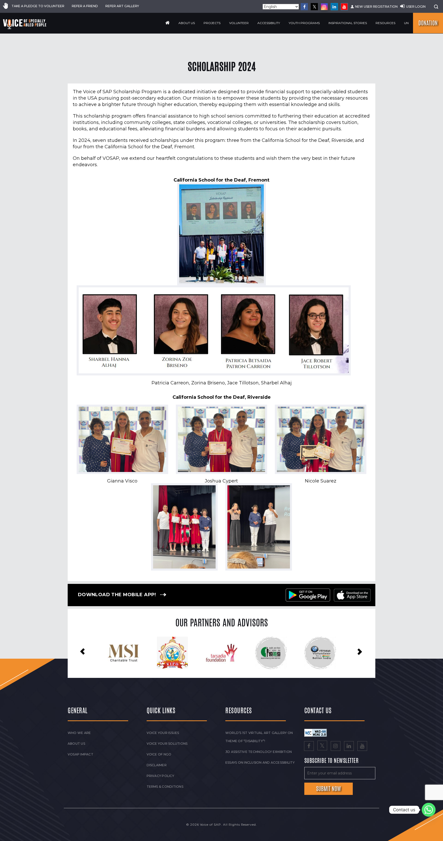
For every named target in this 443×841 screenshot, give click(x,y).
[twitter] (314, 6)
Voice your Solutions (167, 743)
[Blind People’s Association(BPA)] (235, 653)
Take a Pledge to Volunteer (38, 6)
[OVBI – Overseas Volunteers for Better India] (186, 653)
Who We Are (79, 733)
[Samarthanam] (333, 653)
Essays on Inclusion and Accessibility (260, 762)
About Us (186, 23)
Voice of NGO (159, 754)
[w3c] (315, 732)
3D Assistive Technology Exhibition (258, 752)
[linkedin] (334, 6)
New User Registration (376, 6)
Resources (385, 23)
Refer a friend (85, 6)
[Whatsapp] (429, 810)
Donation (428, 23)
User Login (416, 6)
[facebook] (304, 6)
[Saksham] (136, 653)
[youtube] (344, 6)
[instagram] (324, 6)
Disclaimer (157, 765)
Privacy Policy (160, 776)
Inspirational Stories (347, 23)
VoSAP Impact (80, 754)
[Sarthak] (284, 653)
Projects (212, 23)
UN (406, 23)
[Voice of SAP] (25, 24)
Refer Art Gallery (122, 6)
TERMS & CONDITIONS (165, 787)
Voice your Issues (163, 733)
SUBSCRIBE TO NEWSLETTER (331, 760)
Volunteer (239, 23)
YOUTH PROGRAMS (304, 23)
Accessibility (268, 23)
